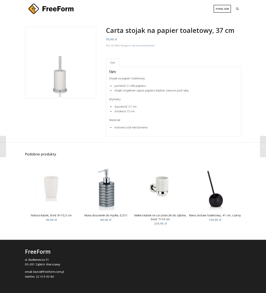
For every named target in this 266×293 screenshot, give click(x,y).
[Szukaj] (237, 9)
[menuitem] (222, 9)
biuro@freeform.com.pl (48, 272)
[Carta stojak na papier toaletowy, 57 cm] (263, 146)
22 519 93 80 (45, 276)
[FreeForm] (51, 9)
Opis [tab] (112, 62)
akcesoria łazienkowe (143, 45)
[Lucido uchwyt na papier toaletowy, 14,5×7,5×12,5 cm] (3, 146)
